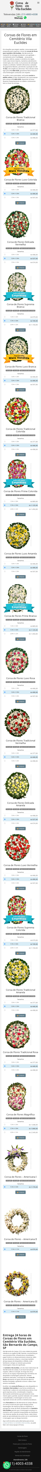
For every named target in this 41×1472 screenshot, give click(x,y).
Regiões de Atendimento (22, 1452)
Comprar (21, 143)
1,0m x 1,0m (15, 130)
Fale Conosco (22, 1440)
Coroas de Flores (22, 1436)
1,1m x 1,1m (15, 1249)
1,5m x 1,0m (15, 137)
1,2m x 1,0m (15, 134)
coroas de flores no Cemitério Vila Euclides (16, 1423)
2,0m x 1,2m (14, 324)
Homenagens (22, 1448)
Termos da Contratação (22, 1455)
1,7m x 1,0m (14, 321)
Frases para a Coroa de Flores (22, 1444)
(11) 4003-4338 (29, 14)
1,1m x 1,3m (14, 1187)
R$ (34, 130)
